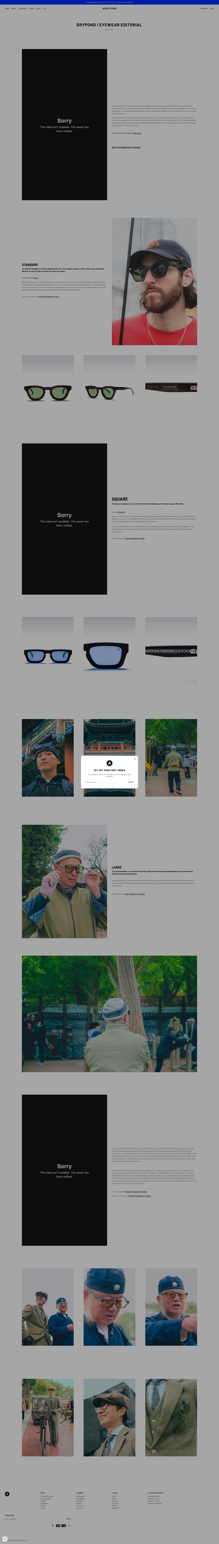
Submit (130, 782)
